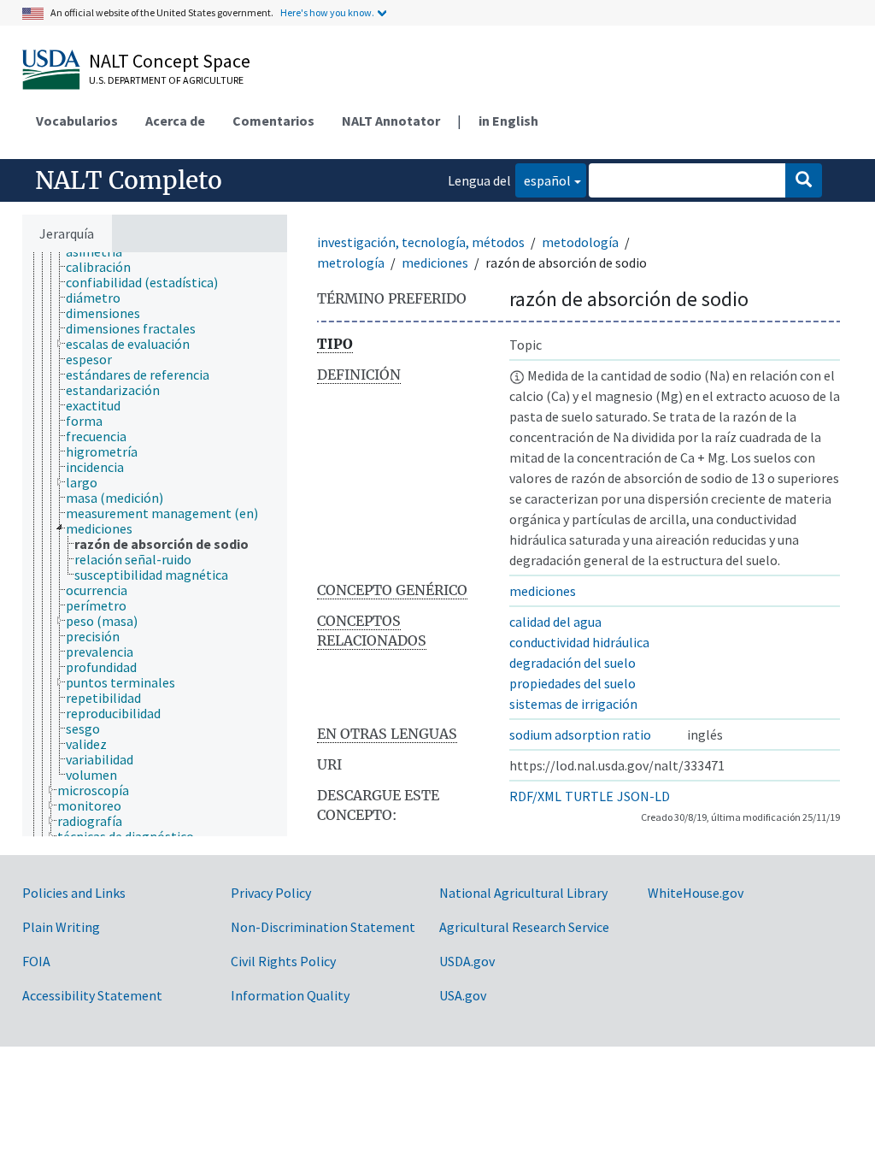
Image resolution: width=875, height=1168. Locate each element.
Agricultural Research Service (524, 926)
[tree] (154, 544)
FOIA (36, 961)
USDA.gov (467, 961)
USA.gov (462, 995)
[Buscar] (803, 180)
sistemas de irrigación (573, 703)
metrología (351, 262)
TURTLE (589, 796)
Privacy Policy (271, 892)
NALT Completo (128, 180)
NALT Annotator (391, 120)
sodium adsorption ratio (580, 734)
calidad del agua (555, 621)
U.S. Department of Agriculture (166, 80)
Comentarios (273, 120)
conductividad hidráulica (579, 642)
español (543, 180)
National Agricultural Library (523, 892)
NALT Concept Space (169, 61)
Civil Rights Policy (283, 961)
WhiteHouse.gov (695, 892)
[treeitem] (105, 266)
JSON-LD (643, 796)
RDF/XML (535, 796)
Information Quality (290, 995)
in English (508, 120)
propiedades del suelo (572, 683)
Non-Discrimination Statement (323, 926)
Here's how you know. (327, 12)
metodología (580, 242)
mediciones (435, 262)
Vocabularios (77, 120)
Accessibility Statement (92, 995)
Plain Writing (61, 926)
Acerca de (175, 120)
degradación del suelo (572, 662)
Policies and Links (74, 892)
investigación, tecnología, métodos (421, 242)
